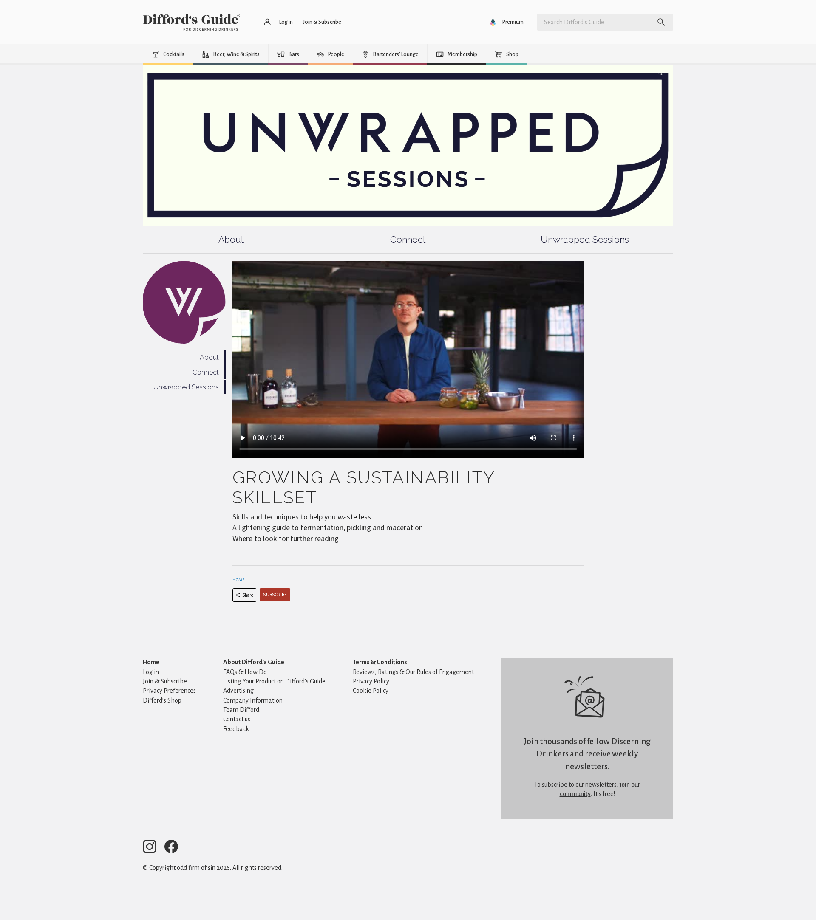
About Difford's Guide (253, 662)
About (231, 239)
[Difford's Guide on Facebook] (174, 848)
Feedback (236, 728)
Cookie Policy (370, 690)
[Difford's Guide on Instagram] (153, 848)
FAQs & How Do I (246, 672)
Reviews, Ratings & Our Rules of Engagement (413, 672)
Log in (151, 672)
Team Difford (241, 709)
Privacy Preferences (169, 690)
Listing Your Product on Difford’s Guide (274, 681)
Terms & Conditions (380, 662)
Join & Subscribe (165, 681)
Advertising (238, 690)
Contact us (236, 719)
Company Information (253, 700)
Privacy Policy (371, 681)
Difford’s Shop (162, 700)
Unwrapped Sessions (585, 239)
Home (238, 579)
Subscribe (275, 595)
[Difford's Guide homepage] (191, 22)
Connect (408, 239)
